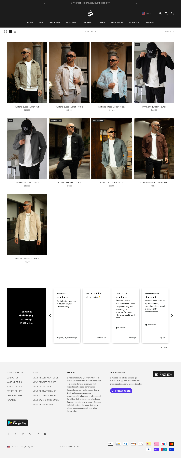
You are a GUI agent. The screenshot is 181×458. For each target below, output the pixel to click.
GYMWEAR (101, 22)
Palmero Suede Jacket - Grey (111, 107)
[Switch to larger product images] (5, 31)
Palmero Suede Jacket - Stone (69, 107)
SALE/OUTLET (134, 22)
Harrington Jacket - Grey (27, 183)
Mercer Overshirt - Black (69, 183)
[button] (50, 315)
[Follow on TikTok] (37, 434)
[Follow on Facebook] (8, 434)
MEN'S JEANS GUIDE (42, 387)
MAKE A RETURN (14, 382)
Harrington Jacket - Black (154, 107)
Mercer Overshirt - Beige (27, 259)
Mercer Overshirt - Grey (111, 183)
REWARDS (150, 22)
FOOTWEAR (86, 22)
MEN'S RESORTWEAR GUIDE (46, 378)
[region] (111, 316)
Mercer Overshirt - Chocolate (154, 183)
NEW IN (30, 22)
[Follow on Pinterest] (30, 434)
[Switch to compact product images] (15, 31)
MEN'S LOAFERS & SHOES (45, 396)
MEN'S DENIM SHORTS (43, 404)
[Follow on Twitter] (15, 434)
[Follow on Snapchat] (45, 434)
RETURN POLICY (14, 391)
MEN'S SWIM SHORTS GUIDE (46, 400)
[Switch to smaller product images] (10, 31)
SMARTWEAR (71, 22)
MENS (41, 22)
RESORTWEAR (54, 22)
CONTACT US (13, 378)
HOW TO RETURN (14, 387)
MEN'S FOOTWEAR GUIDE (44, 391)
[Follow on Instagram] (22, 434)
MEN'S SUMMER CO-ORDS (44, 382)
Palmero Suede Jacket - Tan (27, 107)
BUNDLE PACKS (117, 22)
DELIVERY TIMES (14, 396)
